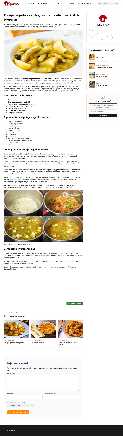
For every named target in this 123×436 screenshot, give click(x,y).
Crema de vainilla (101, 76)
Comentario (11, 373)
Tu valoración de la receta (16, 403)
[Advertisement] (43, 294)
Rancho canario (38, 343)
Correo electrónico (50, 393)
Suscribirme (103, 115)
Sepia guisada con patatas (15, 343)
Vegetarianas (57, 3)
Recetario (29, 3)
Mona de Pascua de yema (103, 58)
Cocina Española (10, 340)
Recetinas (12, 430)
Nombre (10, 393)
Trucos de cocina (84, 3)
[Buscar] (117, 3)
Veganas (70, 3)
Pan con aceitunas (101, 85)
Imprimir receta (76, 303)
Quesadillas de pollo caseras (104, 67)
